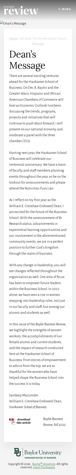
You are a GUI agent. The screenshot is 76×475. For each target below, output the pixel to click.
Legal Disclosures (44, 467)
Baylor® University (43, 464)
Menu (66, 9)
